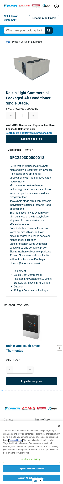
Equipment (36, 42)
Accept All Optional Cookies (31, 478)
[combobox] (37, 481)
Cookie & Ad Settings (31, 459)
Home (7, 42)
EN (35, 481)
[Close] (59, 425)
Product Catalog (20, 42)
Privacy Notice (15, 440)
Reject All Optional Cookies (31, 468)
